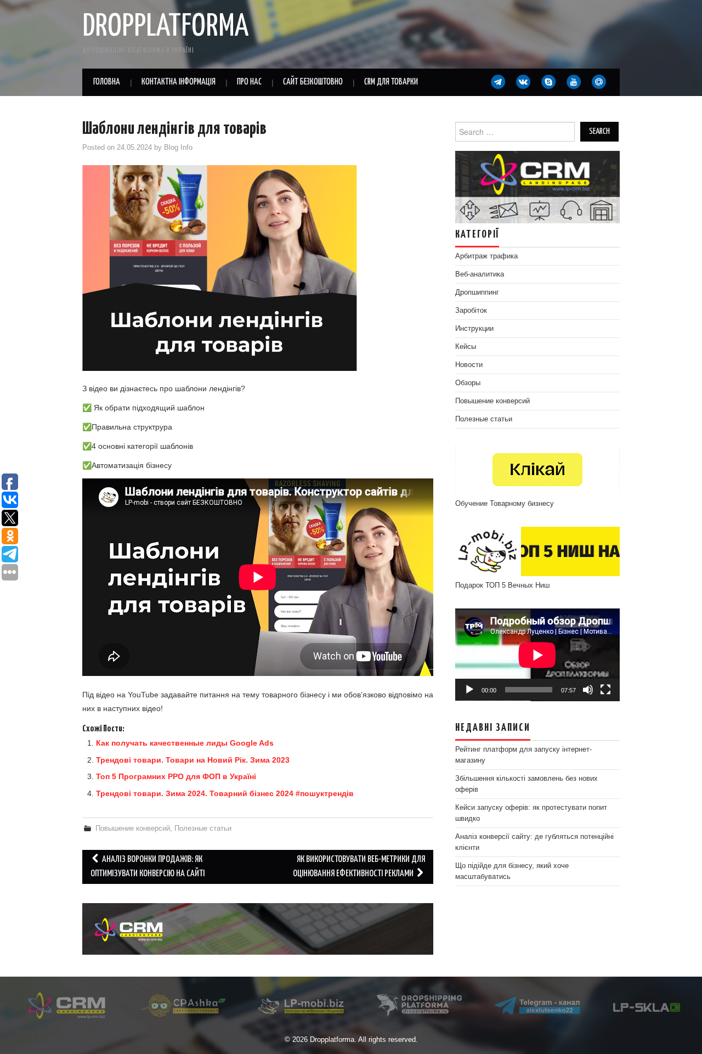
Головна (106, 82)
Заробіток (471, 310)
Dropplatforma (165, 27)
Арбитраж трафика (486, 256)
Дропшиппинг (477, 292)
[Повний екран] (605, 689)
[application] (537, 654)
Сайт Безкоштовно (313, 82)
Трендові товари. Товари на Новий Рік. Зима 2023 (193, 760)
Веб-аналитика (479, 274)
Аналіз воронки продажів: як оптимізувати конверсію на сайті (147, 866)
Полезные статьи (202, 828)
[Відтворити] (469, 689)
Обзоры (467, 383)
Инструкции (474, 328)
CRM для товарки (391, 82)
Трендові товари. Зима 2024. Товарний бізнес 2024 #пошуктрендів (225, 793)
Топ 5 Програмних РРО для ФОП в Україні (176, 776)
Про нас (249, 82)
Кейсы (465, 347)
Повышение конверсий (132, 828)
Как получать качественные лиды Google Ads (185, 743)
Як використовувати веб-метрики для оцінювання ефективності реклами (359, 866)
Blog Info (178, 147)
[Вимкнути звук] (587, 689)
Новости (469, 365)
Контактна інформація (178, 82)
